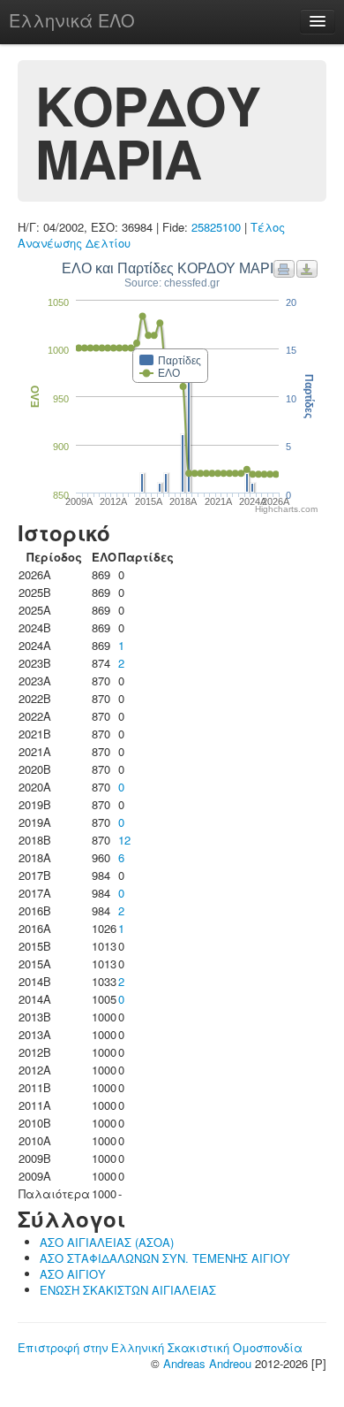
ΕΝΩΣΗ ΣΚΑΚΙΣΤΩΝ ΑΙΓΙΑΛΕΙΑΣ (128, 1289)
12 (124, 839)
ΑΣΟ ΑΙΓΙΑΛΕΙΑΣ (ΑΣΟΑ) (107, 1242)
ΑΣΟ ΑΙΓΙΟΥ (73, 1274)
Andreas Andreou (207, 1363)
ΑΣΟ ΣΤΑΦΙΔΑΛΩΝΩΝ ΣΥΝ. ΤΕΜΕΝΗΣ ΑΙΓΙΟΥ (165, 1258)
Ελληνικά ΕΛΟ (72, 20)
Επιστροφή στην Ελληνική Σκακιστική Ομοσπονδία (160, 1347)
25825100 (216, 226)
